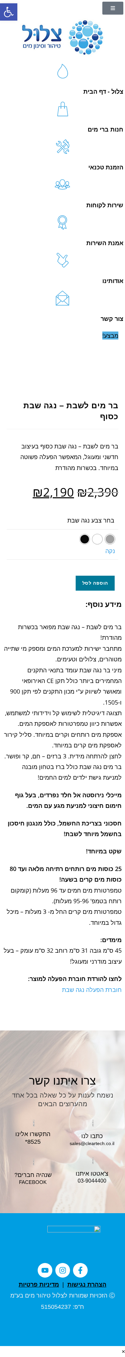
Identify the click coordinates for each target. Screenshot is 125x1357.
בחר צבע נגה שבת (90, 520)
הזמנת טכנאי (105, 167)
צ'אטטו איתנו (92, 1173)
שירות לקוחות (104, 205)
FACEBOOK (33, 1182)
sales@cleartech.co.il (92, 1143)
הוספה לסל (95, 583)
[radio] (110, 539)
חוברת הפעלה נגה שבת (92, 990)
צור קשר (112, 319)
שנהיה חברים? (33, 1175)
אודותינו (112, 281)
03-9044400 (92, 1181)
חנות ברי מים (105, 129)
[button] (8, 12)
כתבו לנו (92, 1136)
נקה (110, 551)
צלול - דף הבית (103, 91)
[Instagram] (62, 1270)
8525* (33, 1141)
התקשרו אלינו (32, 1134)
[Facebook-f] (80, 1270)
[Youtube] (45, 1270)
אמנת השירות (104, 243)
